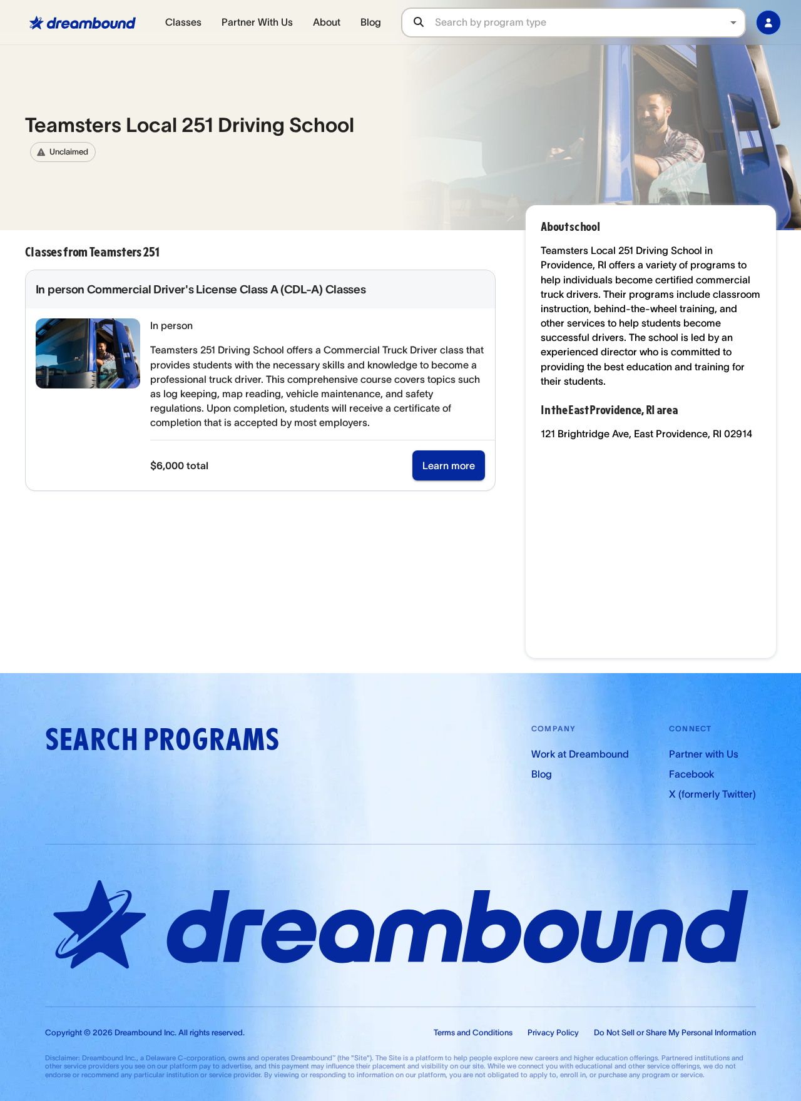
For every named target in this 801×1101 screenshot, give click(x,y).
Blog (370, 22)
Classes (183, 22)
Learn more (448, 465)
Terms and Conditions (473, 1032)
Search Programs (162, 739)
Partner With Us (257, 22)
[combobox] (590, 22)
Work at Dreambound (580, 753)
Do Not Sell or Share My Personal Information (675, 1032)
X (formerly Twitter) (712, 793)
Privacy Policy (553, 1032)
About (326, 22)
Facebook (691, 773)
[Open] (733, 22)
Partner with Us (703, 753)
